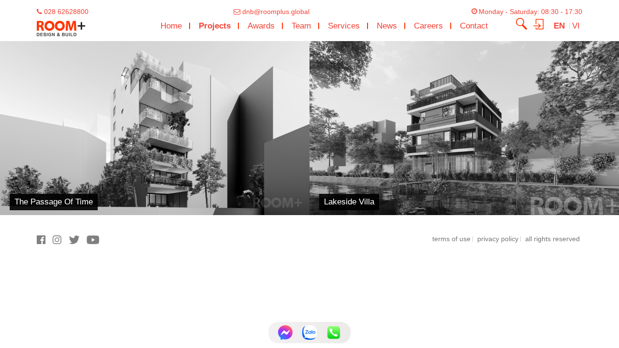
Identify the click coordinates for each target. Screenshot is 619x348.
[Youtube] (95, 242)
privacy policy (497, 239)
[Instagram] (60, 242)
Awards (261, 25)
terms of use (451, 239)
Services (344, 25)
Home (171, 25)
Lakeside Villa (349, 201)
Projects (215, 25)
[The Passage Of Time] (155, 127)
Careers (428, 25)
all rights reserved (552, 239)
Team (301, 25)
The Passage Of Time (54, 201)
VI (576, 25)
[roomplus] (61, 25)
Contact (474, 25)
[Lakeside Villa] (464, 127)
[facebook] (44, 242)
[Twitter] (77, 242)
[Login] (542, 23)
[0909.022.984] (333, 332)
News (387, 25)
